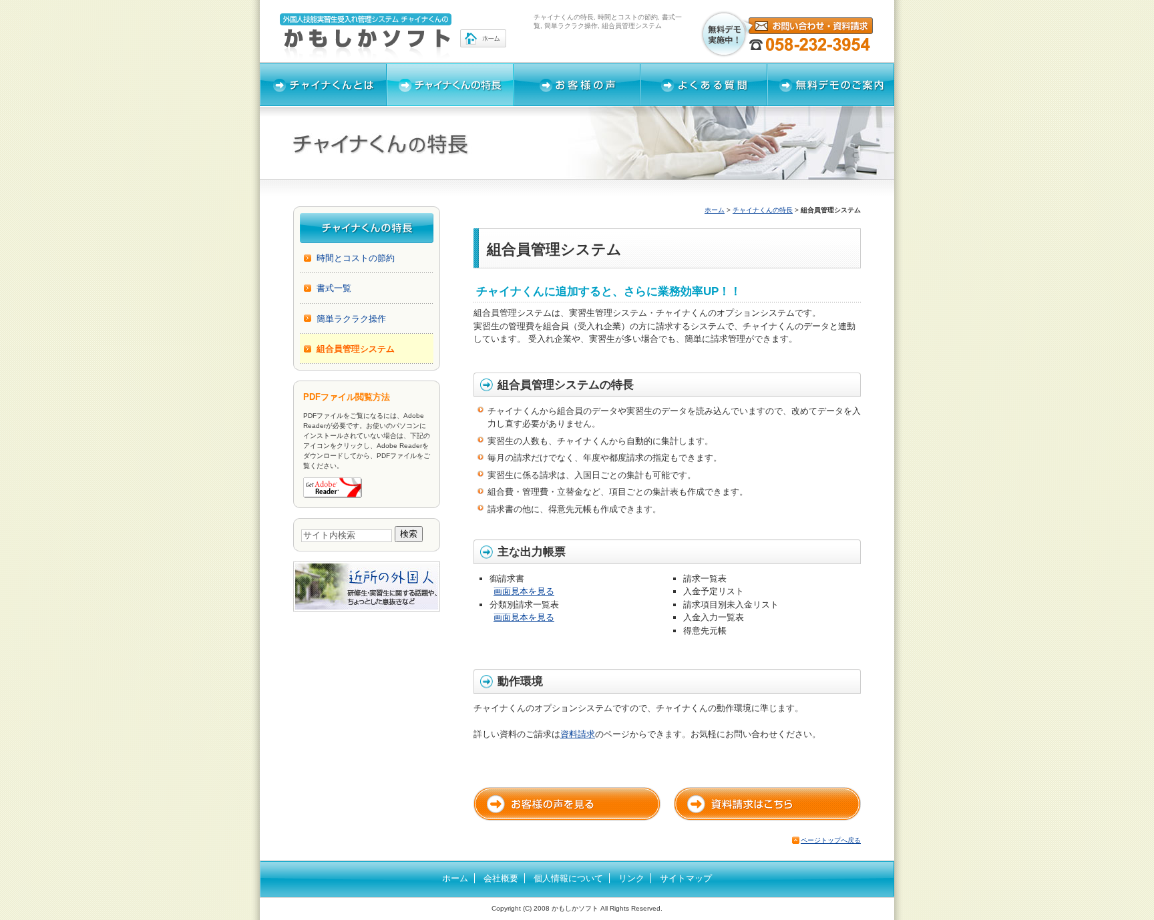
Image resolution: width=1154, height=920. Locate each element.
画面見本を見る (524, 591)
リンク (631, 878)
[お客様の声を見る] (566, 804)
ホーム (715, 210)
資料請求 (577, 734)
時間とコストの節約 (356, 258)
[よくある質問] (703, 84)
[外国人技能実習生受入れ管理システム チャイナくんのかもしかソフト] (393, 36)
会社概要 (501, 878)
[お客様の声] (577, 84)
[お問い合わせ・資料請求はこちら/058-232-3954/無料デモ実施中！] (787, 34)
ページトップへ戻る (831, 840)
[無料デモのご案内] (830, 84)
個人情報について (568, 878)
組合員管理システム (356, 349)
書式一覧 (334, 288)
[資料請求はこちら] (767, 804)
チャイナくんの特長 (763, 210)
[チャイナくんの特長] (450, 84)
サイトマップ (686, 878)
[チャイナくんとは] (323, 84)
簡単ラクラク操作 (351, 319)
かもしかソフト (575, 908)
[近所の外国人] (366, 605)
